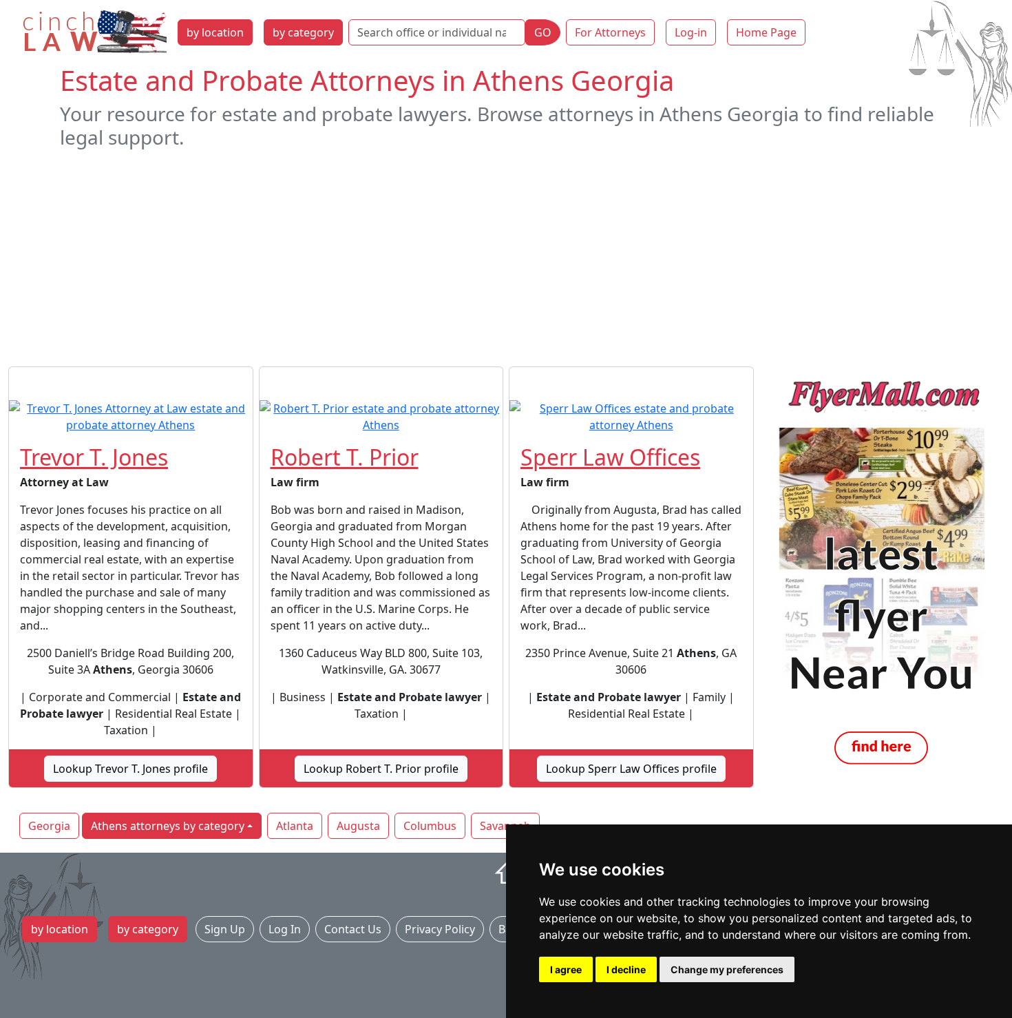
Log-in (691, 32)
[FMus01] (881, 573)
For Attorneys (610, 32)
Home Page (766, 32)
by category (303, 32)
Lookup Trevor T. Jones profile (130, 768)
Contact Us (352, 929)
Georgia (49, 825)
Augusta (358, 825)
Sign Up (224, 929)
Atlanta (294, 825)
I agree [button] (566, 969)
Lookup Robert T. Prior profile (381, 768)
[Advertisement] (506, 257)
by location (215, 32)
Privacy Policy (440, 929)
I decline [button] (626, 969)
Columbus (429, 825)
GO (542, 32)
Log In (284, 929)
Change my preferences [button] (727, 969)
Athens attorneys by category (167, 825)
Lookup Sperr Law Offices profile (631, 768)
